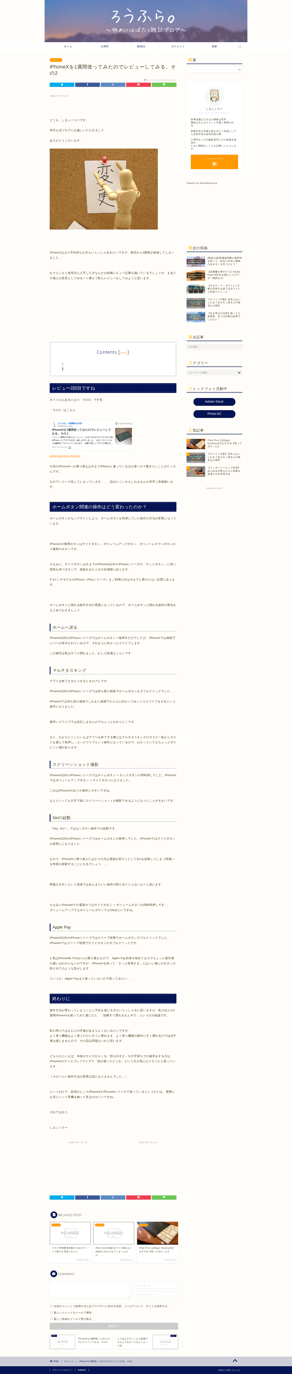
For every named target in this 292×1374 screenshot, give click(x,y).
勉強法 (141, 46)
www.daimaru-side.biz (65, 456)
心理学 (105, 46)
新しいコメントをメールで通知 (73, 1312)
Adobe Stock (214, 401)
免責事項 (82, 1370)
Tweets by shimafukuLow (202, 183)
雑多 (214, 46)
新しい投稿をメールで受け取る (73, 1319)
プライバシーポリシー (62, 1370)
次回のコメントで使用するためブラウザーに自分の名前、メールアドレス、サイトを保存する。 (112, 1306)
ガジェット (178, 46)
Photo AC (214, 413)
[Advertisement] (113, 105)
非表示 (123, 353)
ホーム (68, 46)
